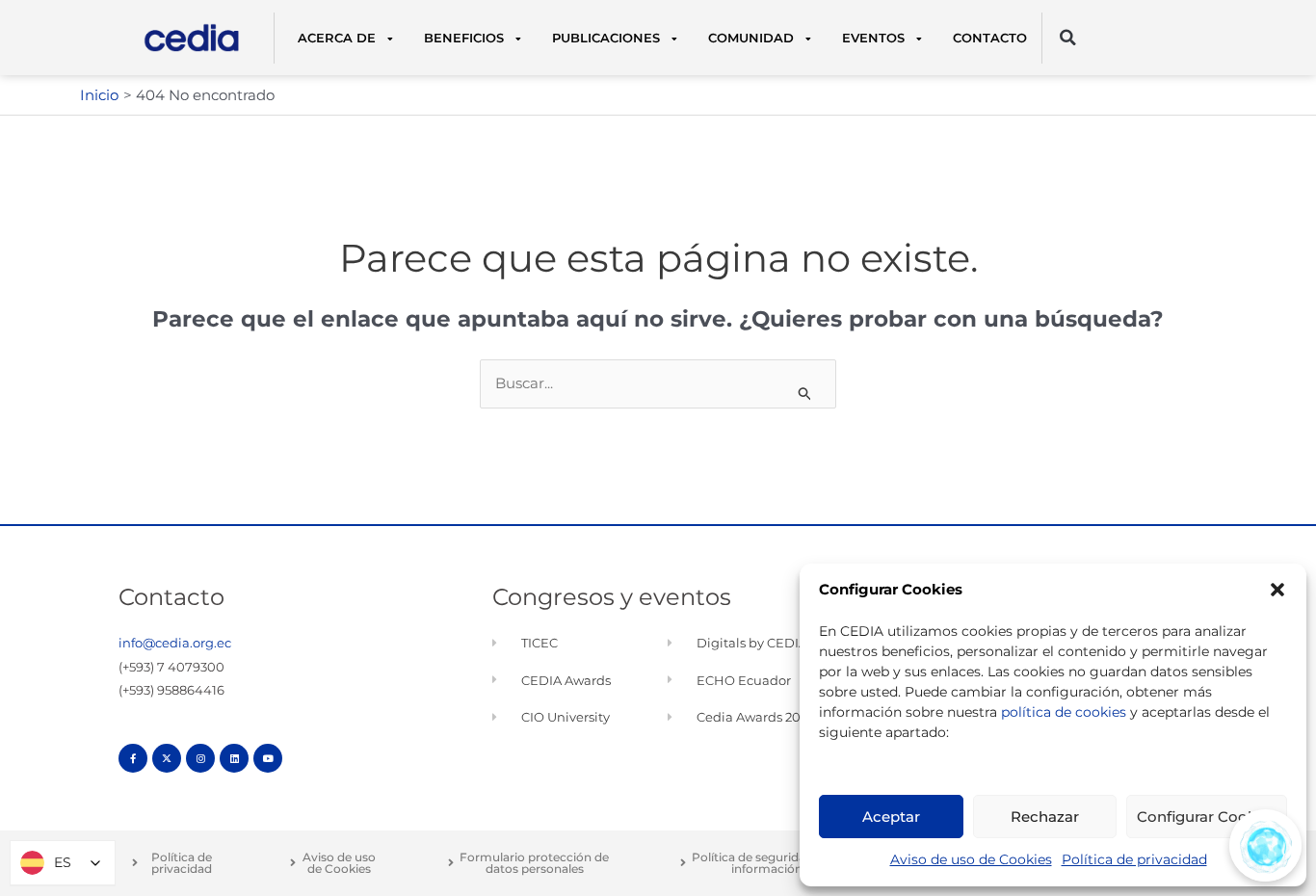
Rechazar (1045, 816)
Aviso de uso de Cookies (971, 859)
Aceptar (891, 816)
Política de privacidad (1134, 859)
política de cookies (1063, 712)
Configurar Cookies (1207, 816)
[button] (1277, 589)
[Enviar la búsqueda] (805, 393)
